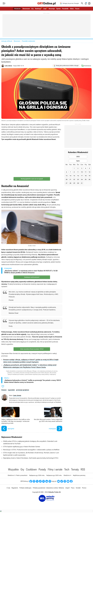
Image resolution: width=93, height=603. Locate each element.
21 (70, 179)
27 (66, 183)
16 (78, 176)
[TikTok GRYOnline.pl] (40, 481)
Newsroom (26, 9)
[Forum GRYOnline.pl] (49, 481)
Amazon (4, 390)
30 (78, 183)
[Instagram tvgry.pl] (64, 481)
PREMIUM (17, 9)
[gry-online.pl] (46, 3)
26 (89, 179)
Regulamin (15, 488)
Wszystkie (13, 469)
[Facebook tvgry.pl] (71, 481)
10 (82, 172)
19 (89, 176)
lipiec (78, 161)
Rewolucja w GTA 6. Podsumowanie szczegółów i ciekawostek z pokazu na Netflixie (31, 450)
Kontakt (78, 488)
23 (78, 179)
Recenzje (52, 9)
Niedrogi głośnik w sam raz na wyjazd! (32, 178)
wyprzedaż (11, 390)
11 (85, 172)
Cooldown (31, 469)
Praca (72, 488)
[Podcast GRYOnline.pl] (43, 481)
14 (70, 176)
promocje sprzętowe (22, 390)
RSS (83, 469)
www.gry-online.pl (6, 41)
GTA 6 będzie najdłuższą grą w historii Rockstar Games (21, 446)
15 (74, 176)
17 (82, 176)
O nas (8, 488)
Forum (77, 9)
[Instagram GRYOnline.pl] (34, 481)
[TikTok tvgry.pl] (61, 481)
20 (66, 179)
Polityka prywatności (39, 488)
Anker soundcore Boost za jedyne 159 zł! (31, 349)
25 (85, 179)
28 (70, 183)
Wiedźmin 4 (67, 475)
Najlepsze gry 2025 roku (54, 475)
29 (74, 183)
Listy (44, 9)
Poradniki (65, 9)
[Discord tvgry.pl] (68, 481)
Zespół (67, 488)
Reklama (61, 488)
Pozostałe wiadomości (28, 41)
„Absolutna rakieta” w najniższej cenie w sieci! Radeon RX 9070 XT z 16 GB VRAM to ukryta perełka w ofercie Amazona (30, 272)
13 (66, 176)
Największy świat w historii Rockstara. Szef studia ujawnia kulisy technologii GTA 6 (30, 458)
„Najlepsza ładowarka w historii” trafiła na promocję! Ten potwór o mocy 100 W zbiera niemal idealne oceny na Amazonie (32, 381)
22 (74, 179)
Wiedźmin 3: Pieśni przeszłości (17, 475)
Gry (32, 9)
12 (89, 172)
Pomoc (84, 488)
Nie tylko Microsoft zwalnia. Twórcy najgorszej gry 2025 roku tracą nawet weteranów (47, 419)
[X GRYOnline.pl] (37, 481)
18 (85, 176)
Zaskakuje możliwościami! (31, 277)
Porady (42, 469)
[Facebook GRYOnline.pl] (30, 481)
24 (82, 179)
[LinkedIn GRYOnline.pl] (46, 481)
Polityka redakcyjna (25, 488)
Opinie (58, 9)
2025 (78, 156)
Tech (66, 469)
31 (82, 183)
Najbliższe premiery (79, 475)
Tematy (75, 469)
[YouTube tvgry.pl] (58, 481)
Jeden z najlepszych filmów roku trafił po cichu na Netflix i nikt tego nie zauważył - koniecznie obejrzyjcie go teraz (16, 419)
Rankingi (38, 9)
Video (72, 9)
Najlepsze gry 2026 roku (37, 475)
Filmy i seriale (55, 469)
